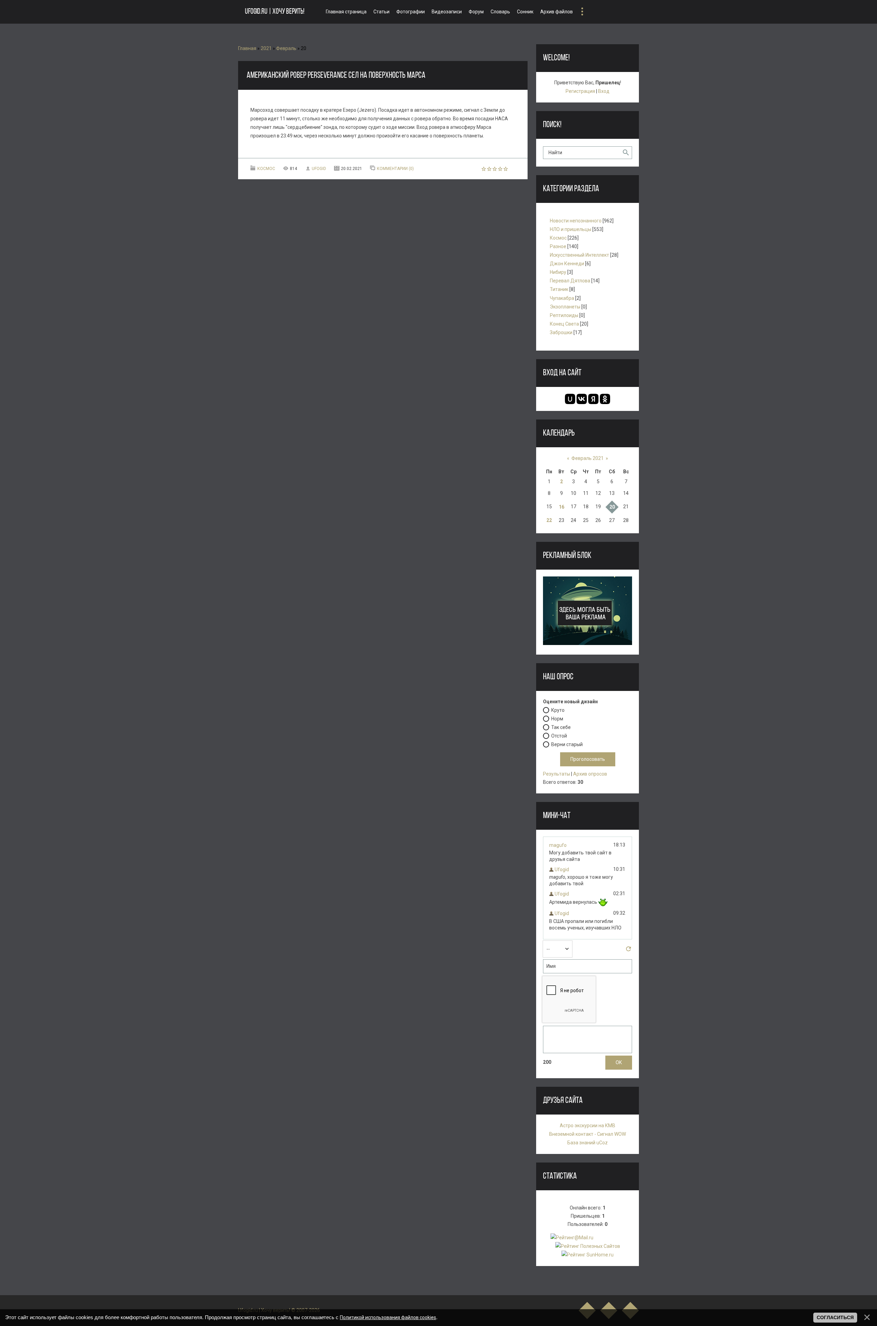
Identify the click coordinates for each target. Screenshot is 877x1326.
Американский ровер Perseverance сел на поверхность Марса (336, 75)
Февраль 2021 (587, 458)
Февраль (286, 48)
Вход (603, 91)
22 (549, 520)
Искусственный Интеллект (579, 255)
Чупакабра (562, 298)
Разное (558, 246)
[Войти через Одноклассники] (605, 399)
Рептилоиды (564, 315)
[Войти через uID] (570, 399)
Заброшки (561, 332)
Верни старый (567, 744)
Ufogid (319, 168)
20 (612, 507)
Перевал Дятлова (570, 280)
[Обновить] (628, 950)
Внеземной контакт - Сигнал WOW (587, 1134)
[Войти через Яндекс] (593, 399)
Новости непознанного (576, 220)
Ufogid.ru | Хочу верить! (274, 12)
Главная (247, 48)
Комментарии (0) (395, 168)
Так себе (561, 727)
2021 (266, 48)
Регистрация (580, 91)
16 (561, 507)
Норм (557, 718)
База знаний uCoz (587, 1142)
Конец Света (564, 324)
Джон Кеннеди (567, 263)
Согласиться (835, 1317)
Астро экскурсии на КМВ (587, 1125)
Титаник (559, 289)
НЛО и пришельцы (570, 229)
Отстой (559, 735)
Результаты (556, 774)
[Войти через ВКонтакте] (582, 399)
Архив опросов (590, 774)
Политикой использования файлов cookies (388, 1317)
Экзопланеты (565, 306)
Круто (558, 710)
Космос (266, 168)
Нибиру (558, 272)
